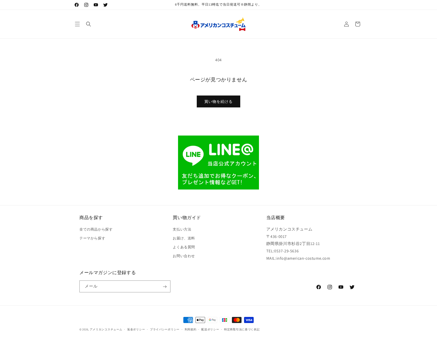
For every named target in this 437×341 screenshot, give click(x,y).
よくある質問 (184, 247)
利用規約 (190, 329)
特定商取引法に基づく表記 (241, 329)
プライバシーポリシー (165, 329)
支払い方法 (182, 229)
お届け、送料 (184, 238)
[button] (77, 24)
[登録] (164, 287)
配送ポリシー (210, 329)
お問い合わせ (184, 256)
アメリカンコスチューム (106, 329)
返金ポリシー (136, 329)
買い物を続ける (218, 101)
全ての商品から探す (96, 229)
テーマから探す (92, 238)
